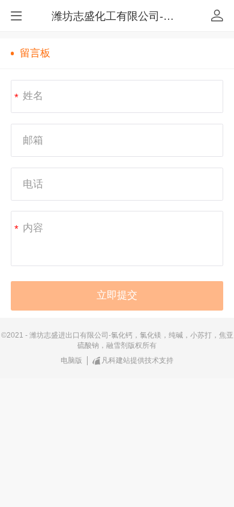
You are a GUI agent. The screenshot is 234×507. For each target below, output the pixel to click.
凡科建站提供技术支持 (137, 360)
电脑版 (71, 360)
